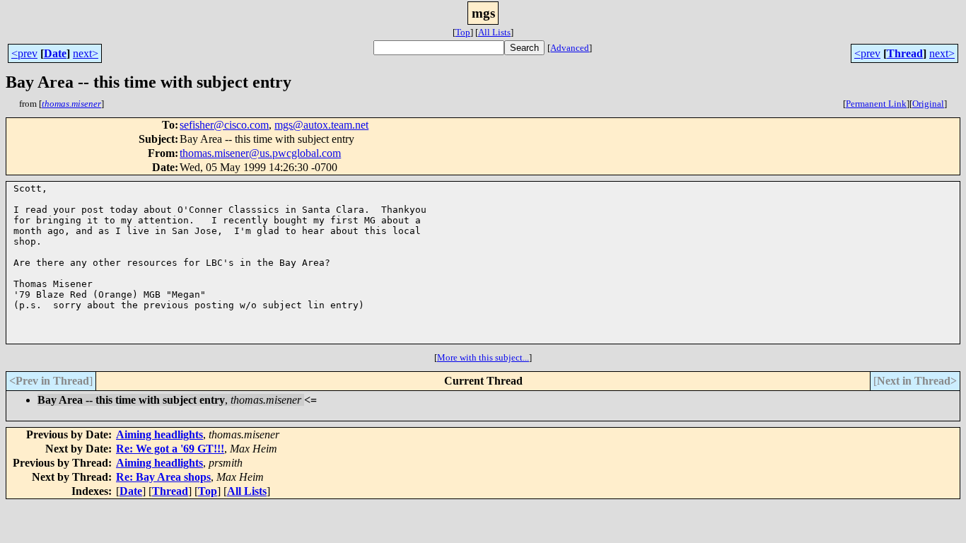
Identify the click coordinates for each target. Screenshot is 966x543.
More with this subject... (483, 357)
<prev (24, 53)
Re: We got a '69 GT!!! (170, 449)
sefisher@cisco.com (224, 125)
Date (55, 53)
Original (928, 103)
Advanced (569, 47)
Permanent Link (876, 103)
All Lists (494, 32)
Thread (905, 53)
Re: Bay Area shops (163, 477)
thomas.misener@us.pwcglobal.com (260, 153)
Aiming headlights (159, 434)
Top (462, 32)
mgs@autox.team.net (321, 125)
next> (85, 53)
